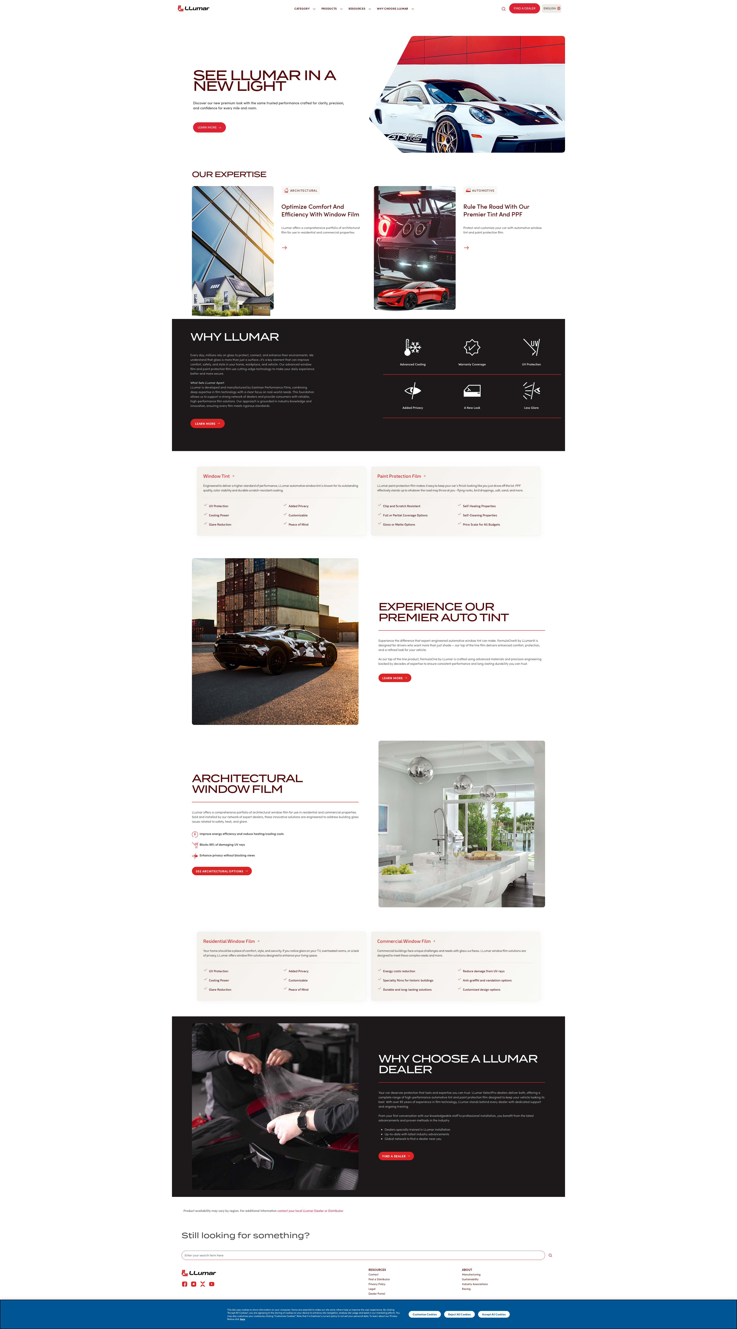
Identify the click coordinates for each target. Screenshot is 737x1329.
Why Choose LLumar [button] (393, 8)
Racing (466, 1289)
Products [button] (329, 8)
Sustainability (470, 1279)
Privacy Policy (376, 1284)
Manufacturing (471, 1274)
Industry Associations (475, 1284)
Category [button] (302, 8)
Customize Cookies (425, 1314)
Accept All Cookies (494, 1314)
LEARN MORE (207, 127)
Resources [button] (357, 8)
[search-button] (550, 1255)
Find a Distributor (379, 1279)
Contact (373, 1274)
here (242, 1319)
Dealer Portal (376, 1293)
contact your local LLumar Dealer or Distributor (310, 1211)
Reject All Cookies (459, 1314)
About (467, 1269)
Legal (371, 1289)
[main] (368, 1314)
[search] (503, 8)
